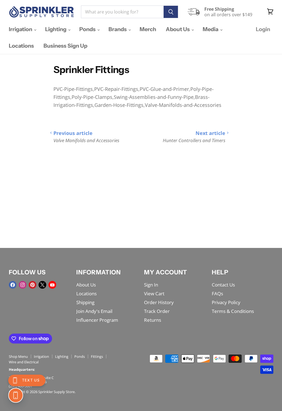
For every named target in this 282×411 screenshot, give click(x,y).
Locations (21, 45)
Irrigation (21, 29)
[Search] (171, 12)
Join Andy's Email (94, 311)
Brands (118, 29)
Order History (159, 302)
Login (263, 29)
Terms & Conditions (233, 311)
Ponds (88, 29)
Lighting (56, 29)
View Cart (154, 293)
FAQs (217, 293)
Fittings (97, 356)
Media (211, 29)
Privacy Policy (226, 302)
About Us (178, 29)
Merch (148, 29)
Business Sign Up (65, 45)
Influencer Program (97, 320)
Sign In (151, 285)
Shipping (85, 302)
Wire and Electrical (24, 361)
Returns (152, 320)
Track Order (157, 311)
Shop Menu (18, 356)
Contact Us (223, 285)
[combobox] (122, 12)
